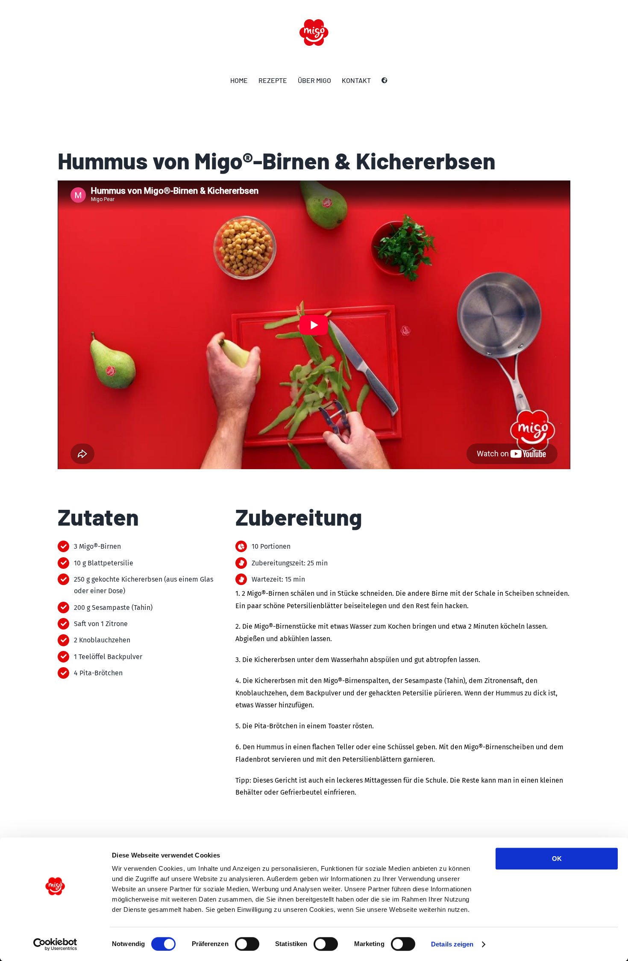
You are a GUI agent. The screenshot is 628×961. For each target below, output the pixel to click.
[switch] (247, 944)
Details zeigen (452, 944)
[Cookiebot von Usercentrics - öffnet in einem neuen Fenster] (55, 944)
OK (557, 858)
